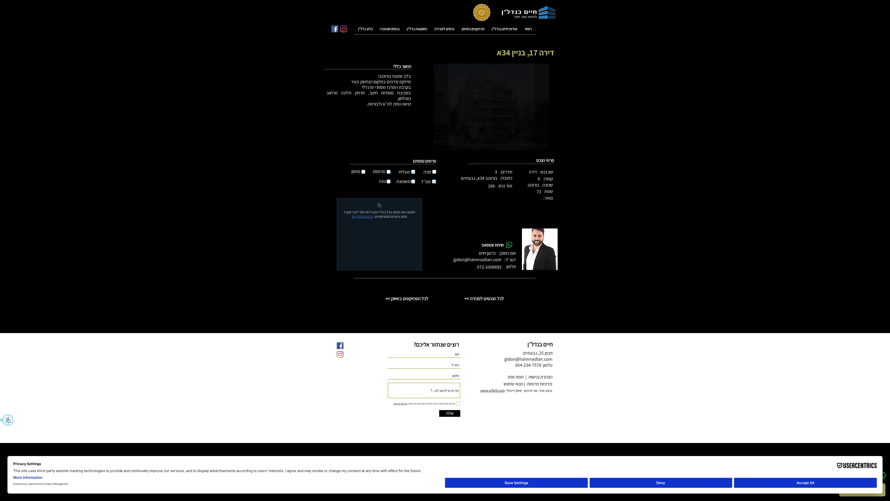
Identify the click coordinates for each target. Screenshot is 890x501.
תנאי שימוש (513, 384)
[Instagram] (343, 29)
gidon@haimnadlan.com (477, 260)
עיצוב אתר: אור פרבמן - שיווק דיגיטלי (516, 390)
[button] (7, 420)
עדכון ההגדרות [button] (362, 216)
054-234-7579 (528, 365)
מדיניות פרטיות (539, 384)
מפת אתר (515, 377)
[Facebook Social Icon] (334, 29)
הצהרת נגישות (540, 377)
